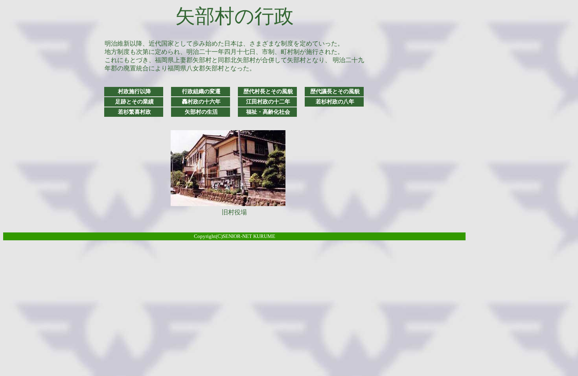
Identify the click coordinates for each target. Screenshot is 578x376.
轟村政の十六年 (201, 102)
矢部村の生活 (201, 112)
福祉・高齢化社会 (268, 112)
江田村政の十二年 (268, 102)
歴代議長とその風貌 (335, 91)
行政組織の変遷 (201, 91)
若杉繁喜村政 (134, 112)
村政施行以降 (134, 91)
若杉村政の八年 (335, 102)
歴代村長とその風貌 (268, 91)
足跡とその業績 (134, 102)
